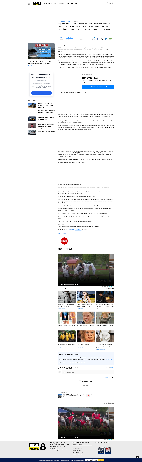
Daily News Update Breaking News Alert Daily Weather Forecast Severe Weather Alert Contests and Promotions (78, 452)
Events (67, 3)
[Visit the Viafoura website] (111, 403)
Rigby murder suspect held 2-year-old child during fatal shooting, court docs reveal (46, 126)
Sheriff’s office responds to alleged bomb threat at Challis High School (46, 133)
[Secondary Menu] (30, 3)
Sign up (111, 367)
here (86, 362)
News (45, 3)
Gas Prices (61, 3)
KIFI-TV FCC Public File (58, 446)
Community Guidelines (59, 444)
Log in (107, 367)
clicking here (109, 359)
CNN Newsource (62, 37)
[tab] (62, 378)
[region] (86, 385)
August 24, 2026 (31, 65)
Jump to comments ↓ (62, 233)
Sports (55, 3)
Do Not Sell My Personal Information (59, 450)
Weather (50, 3)
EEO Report (53, 442)
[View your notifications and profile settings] (112, 377)
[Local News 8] (37, 3)
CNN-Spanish (71, 229)
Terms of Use (60, 442)
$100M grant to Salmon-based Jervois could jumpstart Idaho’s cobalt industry (46, 105)
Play (72, 3)
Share (75, 3)
